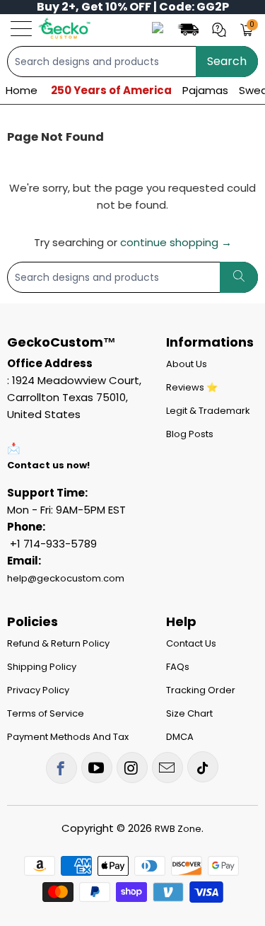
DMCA (180, 736)
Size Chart (189, 713)
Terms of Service (45, 713)
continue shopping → (176, 242)
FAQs (177, 666)
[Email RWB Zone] (167, 767)
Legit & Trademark (208, 410)
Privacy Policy (38, 690)
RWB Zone (178, 828)
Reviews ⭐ (192, 387)
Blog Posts (189, 434)
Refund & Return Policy (58, 643)
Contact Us (191, 643)
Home (21, 90)
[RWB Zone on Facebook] (61, 768)
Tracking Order (200, 690)
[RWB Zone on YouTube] (96, 767)
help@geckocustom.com (65, 578)
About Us (186, 364)
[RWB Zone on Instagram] (132, 767)
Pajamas (205, 90)
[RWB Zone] (63, 28)
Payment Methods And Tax (68, 736)
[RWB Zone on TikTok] (202, 766)
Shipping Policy (41, 666)
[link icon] (190, 29)
